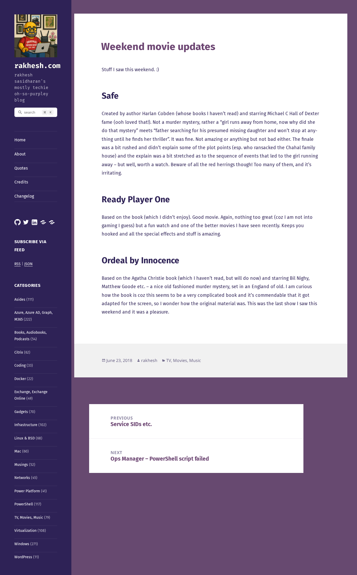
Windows (21, 544)
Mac (17, 451)
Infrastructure (25, 425)
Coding (20, 365)
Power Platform (27, 491)
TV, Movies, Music (28, 517)
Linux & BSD (24, 438)
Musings (21, 464)
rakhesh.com (37, 65)
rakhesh (149, 360)
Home (20, 139)
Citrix (18, 352)
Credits (21, 182)
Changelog (24, 196)
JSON (28, 264)
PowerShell (23, 504)
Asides (19, 299)
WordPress (23, 557)
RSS (17, 264)
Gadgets (21, 412)
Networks (22, 478)
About (20, 154)
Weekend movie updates (158, 47)
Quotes (21, 168)
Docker (20, 379)
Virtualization (25, 530)
